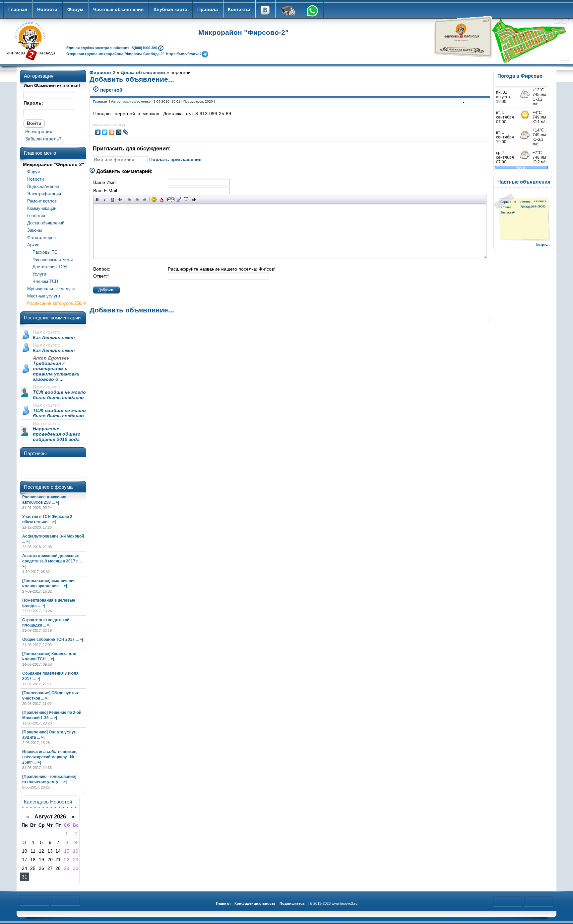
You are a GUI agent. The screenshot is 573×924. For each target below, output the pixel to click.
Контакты (239, 9)
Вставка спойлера (194, 199)
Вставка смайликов (154, 199)
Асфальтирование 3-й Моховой (53, 536)
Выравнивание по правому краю (145, 199)
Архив (33, 244)
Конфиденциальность (255, 903)
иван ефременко (137, 101)
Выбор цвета (161, 199)
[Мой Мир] (118, 132)
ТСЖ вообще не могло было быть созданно (59, 394)
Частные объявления (118, 9)
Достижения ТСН (47, 266)
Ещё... (543, 244)
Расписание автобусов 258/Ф (56, 303)
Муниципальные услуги (51, 288)
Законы (34, 230)
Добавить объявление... (132, 79)
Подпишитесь (292, 903)
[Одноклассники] (111, 132)
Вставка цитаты (178, 199)
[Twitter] (104, 132)
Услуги (36, 274)
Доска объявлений (45, 222)
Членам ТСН (42, 281)
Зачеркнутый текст (120, 199)
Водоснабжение (43, 186)
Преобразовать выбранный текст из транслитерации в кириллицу (186, 199)
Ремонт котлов (42, 201)
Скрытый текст (171, 199)
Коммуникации (41, 208)
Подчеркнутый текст (112, 199)
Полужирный (97, 199)
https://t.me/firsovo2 (184, 53)
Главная (17, 9)
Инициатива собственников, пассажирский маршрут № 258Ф (49, 757)
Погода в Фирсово (519, 76)
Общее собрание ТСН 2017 (48, 639)
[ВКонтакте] (98, 132)
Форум (75, 9)
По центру (137, 199)
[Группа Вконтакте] (265, 12)
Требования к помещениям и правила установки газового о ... (56, 371)
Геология (36, 215)
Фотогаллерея (41, 237)
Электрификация (44, 193)
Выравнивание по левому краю (129, 199)
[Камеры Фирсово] (288, 12)
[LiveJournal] (125, 132)
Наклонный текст (105, 199)
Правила (207, 9)
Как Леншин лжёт (54, 337)
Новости (47, 9)
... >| (55, 502)
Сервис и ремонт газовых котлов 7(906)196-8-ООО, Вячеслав (523, 206)
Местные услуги (43, 296)
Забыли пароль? (43, 138)
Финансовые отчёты (50, 259)
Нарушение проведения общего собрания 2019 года (57, 434)
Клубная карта (170, 9)
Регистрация (38, 131)
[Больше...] (160, 47)
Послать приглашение (175, 159)
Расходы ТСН (43, 252)
